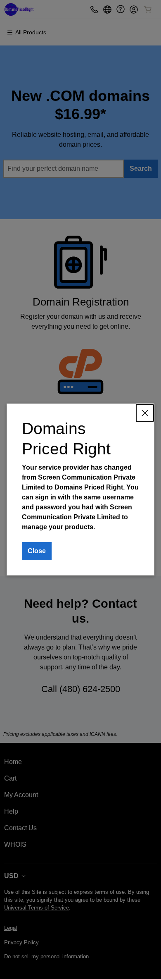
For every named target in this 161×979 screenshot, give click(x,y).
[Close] (145, 413)
